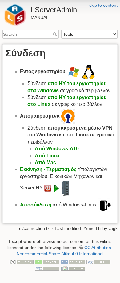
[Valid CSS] (47, 267)
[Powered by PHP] (73, 261)
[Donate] (47, 261)
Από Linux (47, 155)
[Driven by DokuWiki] (73, 267)
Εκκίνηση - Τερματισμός (48, 169)
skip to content (103, 5)
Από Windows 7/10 (57, 148)
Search (55, 34)
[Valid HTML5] (98, 261)
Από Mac (45, 162)
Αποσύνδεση (35, 204)
